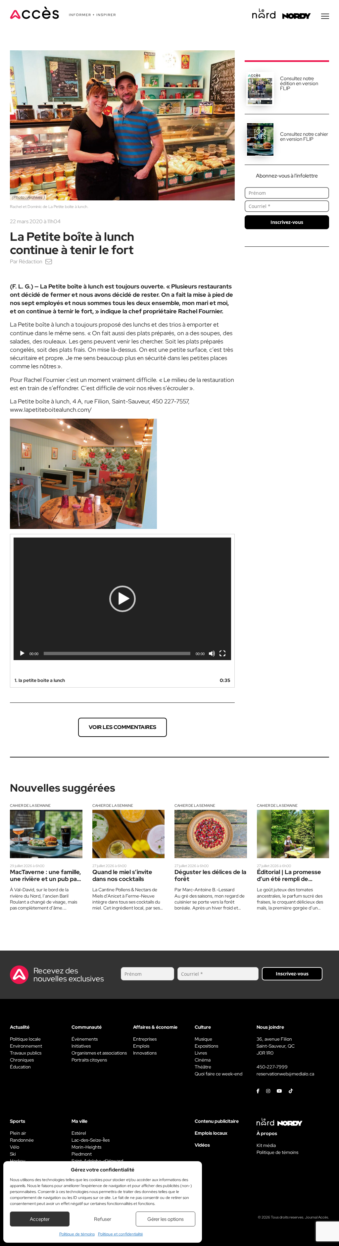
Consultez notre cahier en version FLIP (304, 136)
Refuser (102, 1219)
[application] (122, 599)
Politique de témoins (77, 1234)
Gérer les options (165, 1219)
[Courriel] (48, 261)
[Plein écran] (222, 653)
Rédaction (30, 261)
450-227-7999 (272, 1067)
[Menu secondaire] (325, 16)
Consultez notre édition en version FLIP (299, 83)
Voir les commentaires (122, 727)
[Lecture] (22, 653)
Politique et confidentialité (120, 1234)
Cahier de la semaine (30, 805)
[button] (122, 599)
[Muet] (212, 653)
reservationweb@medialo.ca (285, 1074)
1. (40, 680)
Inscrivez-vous (286, 222)
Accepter (40, 1219)
